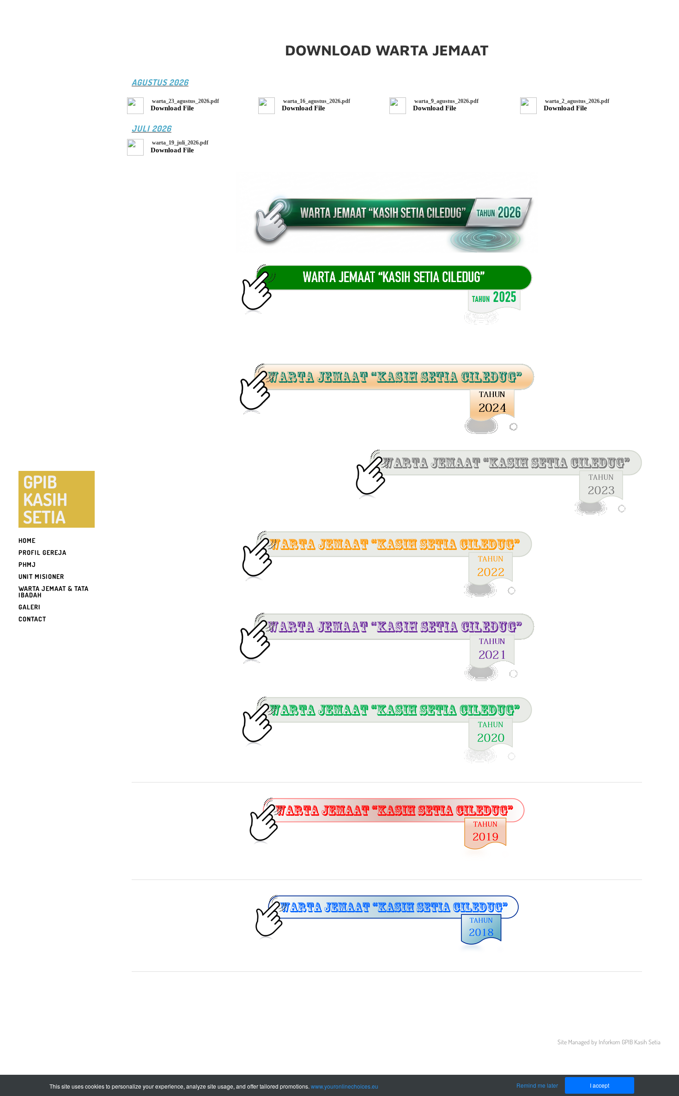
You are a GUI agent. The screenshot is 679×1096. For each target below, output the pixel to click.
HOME (27, 540)
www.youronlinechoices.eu (344, 1086)
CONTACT (32, 619)
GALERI (29, 607)
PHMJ (27, 564)
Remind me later (537, 1085)
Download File (172, 108)
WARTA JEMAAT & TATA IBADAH (53, 591)
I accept (599, 1085)
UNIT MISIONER (41, 576)
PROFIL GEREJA (42, 552)
